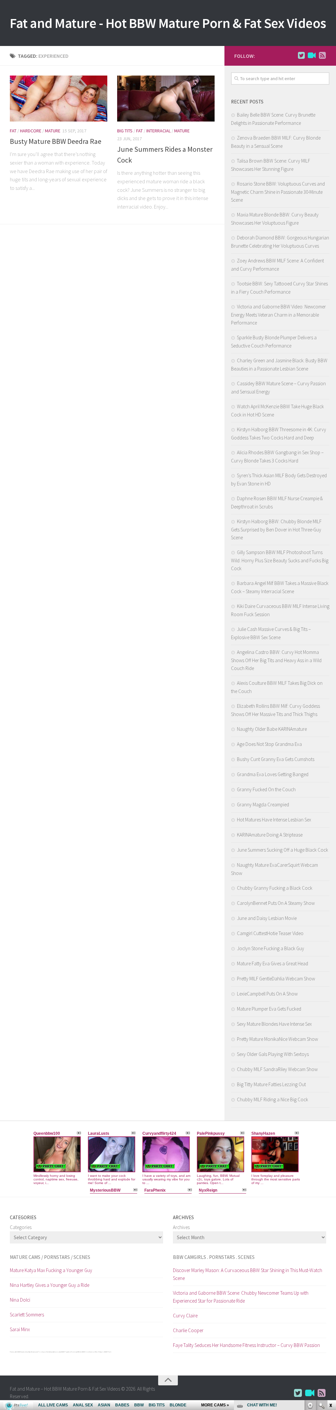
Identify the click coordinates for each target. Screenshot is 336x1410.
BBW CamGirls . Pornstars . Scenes (214, 1257)
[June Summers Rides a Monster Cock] (166, 99)
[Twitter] (301, 55)
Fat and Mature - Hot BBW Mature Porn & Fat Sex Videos (168, 23)
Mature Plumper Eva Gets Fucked (269, 1009)
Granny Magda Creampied (263, 804)
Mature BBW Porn (104, 1352)
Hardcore (30, 131)
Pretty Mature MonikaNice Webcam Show (277, 1039)
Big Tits (125, 131)
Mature (52, 131)
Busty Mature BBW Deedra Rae (55, 141)
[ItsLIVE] (312, 55)
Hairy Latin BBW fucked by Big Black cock (24, 1352)
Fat (13, 131)
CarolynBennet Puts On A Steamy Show (276, 903)
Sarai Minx (20, 1329)
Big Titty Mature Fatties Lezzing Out (271, 1084)
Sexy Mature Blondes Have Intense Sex (274, 1024)
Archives (181, 1227)
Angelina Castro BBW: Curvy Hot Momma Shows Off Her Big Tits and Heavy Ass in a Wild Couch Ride (276, 660)
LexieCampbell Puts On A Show (267, 994)
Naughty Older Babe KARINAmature (272, 729)
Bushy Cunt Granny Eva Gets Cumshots (275, 759)
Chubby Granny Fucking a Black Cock (274, 888)
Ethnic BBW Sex (83, 1352)
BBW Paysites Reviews (69, 1352)
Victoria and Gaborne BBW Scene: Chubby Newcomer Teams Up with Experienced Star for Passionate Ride (240, 1297)
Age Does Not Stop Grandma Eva (269, 744)
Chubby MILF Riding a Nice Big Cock (272, 1099)
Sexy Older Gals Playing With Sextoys (273, 1054)
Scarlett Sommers (27, 1314)
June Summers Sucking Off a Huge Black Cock (282, 850)
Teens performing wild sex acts (49, 1352)
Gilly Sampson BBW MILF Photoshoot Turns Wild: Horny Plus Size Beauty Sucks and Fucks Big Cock (279, 560)
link (330, 1307)
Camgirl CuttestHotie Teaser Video (270, 933)
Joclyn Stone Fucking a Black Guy (270, 948)
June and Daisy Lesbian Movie (267, 918)
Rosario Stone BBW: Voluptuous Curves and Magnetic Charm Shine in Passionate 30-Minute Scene (278, 192)
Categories (21, 1227)
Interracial (158, 131)
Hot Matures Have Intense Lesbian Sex (274, 820)
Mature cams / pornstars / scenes (50, 1257)
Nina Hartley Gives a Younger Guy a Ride (49, 1285)
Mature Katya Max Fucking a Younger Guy (51, 1270)
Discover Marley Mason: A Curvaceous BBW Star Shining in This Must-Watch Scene (247, 1274)
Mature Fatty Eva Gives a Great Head (272, 963)
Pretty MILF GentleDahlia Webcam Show (276, 978)
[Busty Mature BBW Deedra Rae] (58, 99)
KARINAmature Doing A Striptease (270, 835)
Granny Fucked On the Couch (266, 789)
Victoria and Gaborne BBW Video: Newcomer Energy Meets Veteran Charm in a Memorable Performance (278, 314)
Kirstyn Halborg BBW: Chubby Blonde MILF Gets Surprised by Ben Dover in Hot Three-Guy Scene (276, 529)
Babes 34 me (93, 1352)
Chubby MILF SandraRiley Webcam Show (277, 1069)
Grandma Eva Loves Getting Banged (272, 774)
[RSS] (322, 55)
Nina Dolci (20, 1300)
